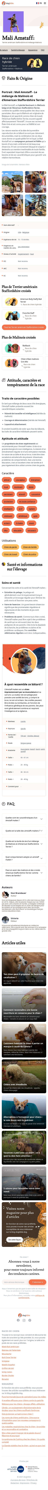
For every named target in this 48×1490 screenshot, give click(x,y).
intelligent (8, 508)
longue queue (26, 743)
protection (8, 501)
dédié (31, 487)
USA (19, 232)
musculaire (25, 749)
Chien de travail (10, 554)
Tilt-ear (23, 736)
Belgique (25, 232)
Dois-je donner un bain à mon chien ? (17, 1414)
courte (23, 721)
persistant (8, 494)
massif (32, 749)
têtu (5, 530)
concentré (35, 494)
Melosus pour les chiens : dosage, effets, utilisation (23, 1404)
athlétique (23, 516)
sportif (23, 751)
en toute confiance (27, 501)
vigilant (32, 508)
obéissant (8, 516)
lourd (38, 749)
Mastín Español (8, 1364)
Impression (25, 1483)
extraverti (32, 530)
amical (6, 480)
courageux (20, 480)
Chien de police (29, 554)
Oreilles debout (33, 736)
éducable (17, 530)
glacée (23, 729)
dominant (18, 487)
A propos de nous (18, 1480)
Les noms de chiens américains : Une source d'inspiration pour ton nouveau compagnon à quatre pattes (21, 1420)
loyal (6, 487)
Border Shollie (8, 1375)
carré (43, 749)
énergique (35, 480)
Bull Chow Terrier (9, 1357)
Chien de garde (10, 547)
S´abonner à (37, 1282)
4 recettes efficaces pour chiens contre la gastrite (22, 1400)
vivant (31, 523)
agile (35, 516)
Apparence (32, 50)
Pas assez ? (24, 1257)
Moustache (6, 1354)
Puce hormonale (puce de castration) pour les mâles (24, 1397)
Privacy (33, 1483)
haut (32, 254)
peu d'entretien (23, 247)
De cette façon (14, 1239)
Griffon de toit (8, 1368)
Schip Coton (7, 1372)
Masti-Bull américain (10, 1346)
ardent (7, 523)
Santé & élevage (18, 50)
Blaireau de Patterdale (11, 1350)
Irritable (19, 523)
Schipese (5, 1361)
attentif (22, 494)
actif (20, 508)
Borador (5, 1379)
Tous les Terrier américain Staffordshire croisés (24, 327)
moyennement (23, 254)
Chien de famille (30, 547)
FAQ (42, 50)
